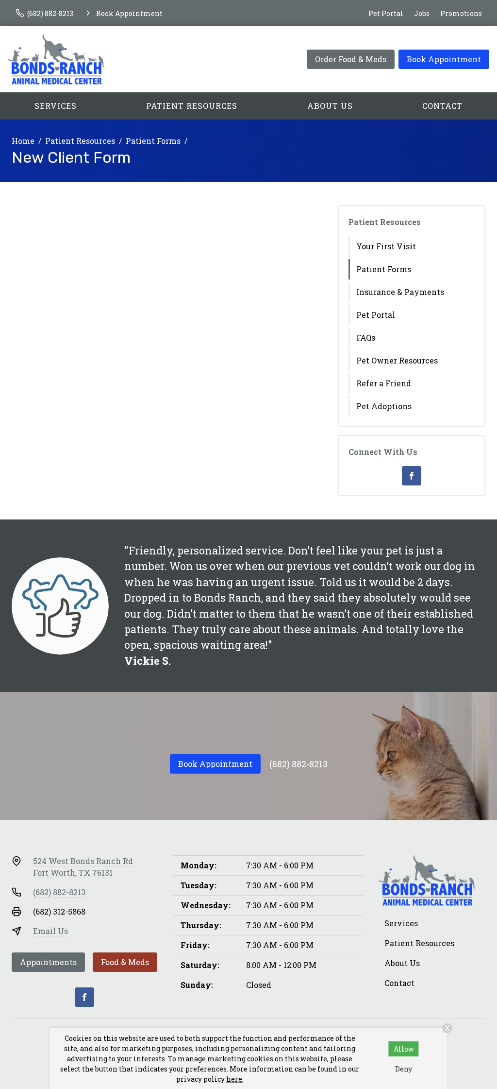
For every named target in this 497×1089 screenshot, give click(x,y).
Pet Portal (385, 13)
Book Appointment (444, 59)
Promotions (461, 13)
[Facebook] (411, 475)
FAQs (365, 337)
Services (55, 106)
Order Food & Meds (350, 59)
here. (235, 1079)
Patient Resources (191, 106)
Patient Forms (153, 141)
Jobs (422, 13)
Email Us (50, 931)
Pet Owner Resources (397, 360)
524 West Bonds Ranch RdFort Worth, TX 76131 (83, 867)
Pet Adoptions (384, 406)
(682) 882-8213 (298, 764)
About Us (330, 106)
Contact (442, 106)
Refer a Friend (383, 383)
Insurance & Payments (400, 292)
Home (23, 141)
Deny (403, 1068)
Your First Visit (386, 246)
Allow (404, 1049)
